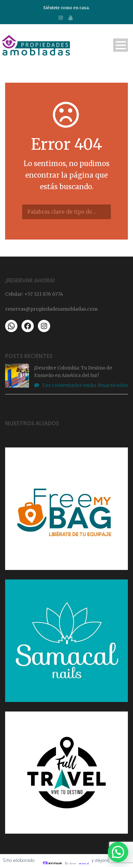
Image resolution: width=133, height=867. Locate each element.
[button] (118, 852)
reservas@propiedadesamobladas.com (51, 309)
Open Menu (120, 45)
